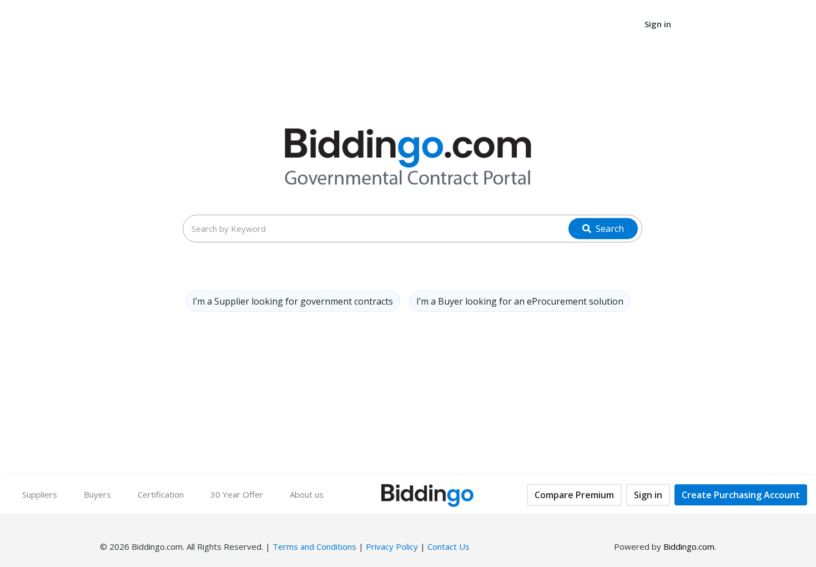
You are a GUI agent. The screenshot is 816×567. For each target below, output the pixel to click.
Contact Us (448, 546)
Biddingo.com (688, 546)
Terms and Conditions (314, 546)
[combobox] (412, 228)
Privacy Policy (392, 546)
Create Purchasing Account (741, 495)
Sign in (648, 495)
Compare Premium (574, 495)
